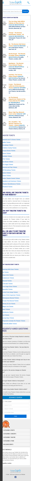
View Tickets (28, 25)
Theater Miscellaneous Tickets (11, 184)
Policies (23, 474)
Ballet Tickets (7, 142)
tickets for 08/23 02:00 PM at (17, 36)
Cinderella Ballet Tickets (10, 323)
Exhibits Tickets (7, 156)
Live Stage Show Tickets (10, 286)
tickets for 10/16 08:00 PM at (17, 88)
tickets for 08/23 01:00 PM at (17, 25)
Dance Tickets (7, 153)
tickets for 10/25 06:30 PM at (17, 103)
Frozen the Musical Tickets (11, 301)
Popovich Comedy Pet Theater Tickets (14, 321)
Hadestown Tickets (8, 278)
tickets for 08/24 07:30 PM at (17, 56)
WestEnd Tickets (7, 186)
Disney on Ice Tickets (9, 303)
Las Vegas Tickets (8, 164)
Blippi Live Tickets (8, 306)
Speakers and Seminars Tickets (12, 181)
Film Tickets (6, 159)
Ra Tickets (6, 272)
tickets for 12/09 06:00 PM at (17, 114)
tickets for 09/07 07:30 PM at (17, 77)
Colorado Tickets (8, 283)
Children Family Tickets (9, 148)
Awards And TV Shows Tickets (11, 139)
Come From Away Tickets (10, 292)
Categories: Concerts (9, 434)
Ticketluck (15, 3)
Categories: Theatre (9, 437)
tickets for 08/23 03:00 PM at (17, 46)
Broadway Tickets (8, 145)
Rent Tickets (6, 309)
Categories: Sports (9, 430)
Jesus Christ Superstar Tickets (11, 295)
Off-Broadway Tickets (9, 170)
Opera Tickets (7, 173)
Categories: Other (8, 441)
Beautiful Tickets (7, 289)
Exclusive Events (8, 444)
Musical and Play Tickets (10, 167)
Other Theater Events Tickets (11, 178)
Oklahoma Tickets (8, 312)
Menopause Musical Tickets (11, 298)
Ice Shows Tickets (8, 162)
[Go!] (25, 11)
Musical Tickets (7, 281)
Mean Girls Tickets (8, 275)
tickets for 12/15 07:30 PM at (17, 125)
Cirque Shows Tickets (9, 150)
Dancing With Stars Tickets (11, 269)
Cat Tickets (6, 315)
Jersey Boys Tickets (8, 318)
